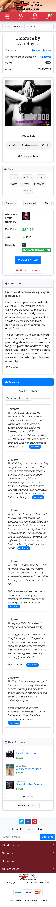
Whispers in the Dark (28, 769)
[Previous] (6, 795)
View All (31, 203)
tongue (14, 177)
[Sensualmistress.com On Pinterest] (34, 821)
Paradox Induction (26, 753)
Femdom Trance (41, 50)
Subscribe (47, 836)
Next (48, 203)
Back (7, 26)
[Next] (50, 795)
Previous (10, 203)
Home (19, 26)
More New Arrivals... (28, 805)
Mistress (39, 184)
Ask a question (29, 156)
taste (14, 184)
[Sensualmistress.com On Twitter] (21, 821)
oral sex (27, 177)
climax (27, 190)
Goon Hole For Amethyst (30, 784)
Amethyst (45, 56)
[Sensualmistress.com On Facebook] (28, 821)
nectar (25, 184)
